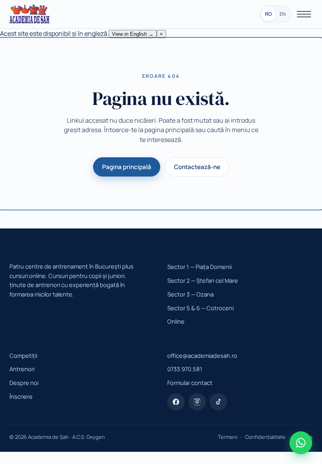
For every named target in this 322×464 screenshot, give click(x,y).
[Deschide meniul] (304, 14)
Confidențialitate (265, 436)
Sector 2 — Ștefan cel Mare (202, 280)
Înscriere (21, 396)
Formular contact (189, 383)
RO (268, 14)
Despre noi (23, 383)
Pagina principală (126, 167)
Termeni (228, 436)
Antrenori (22, 369)
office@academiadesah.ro (202, 355)
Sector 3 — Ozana (190, 294)
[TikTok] (218, 402)
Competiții (23, 355)
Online (176, 321)
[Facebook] (176, 402)
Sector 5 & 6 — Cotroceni (200, 308)
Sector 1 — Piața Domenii (199, 267)
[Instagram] (197, 402)
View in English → (133, 34)
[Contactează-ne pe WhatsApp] (300, 442)
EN (283, 14)
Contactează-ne (197, 167)
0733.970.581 (184, 369)
